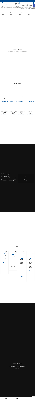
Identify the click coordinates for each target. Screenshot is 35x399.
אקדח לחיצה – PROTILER (30, 111)
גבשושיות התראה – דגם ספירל (13, 111)
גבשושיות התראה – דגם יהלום (21, 111)
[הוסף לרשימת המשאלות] (30, 96)
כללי (30, 258)
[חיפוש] (1, 3)
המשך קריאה (30, 280)
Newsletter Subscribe (17, 368)
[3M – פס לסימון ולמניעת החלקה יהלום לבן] (22, 93)
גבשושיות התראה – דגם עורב (4, 111)
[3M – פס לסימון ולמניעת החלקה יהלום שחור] (13, 93)
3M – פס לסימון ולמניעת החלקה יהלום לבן (22, 99)
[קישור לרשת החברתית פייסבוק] (19, 0)
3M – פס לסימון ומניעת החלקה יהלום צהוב (4, 99)
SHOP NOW (15, 182)
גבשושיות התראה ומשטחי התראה (4, 257)
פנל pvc (13, 256)
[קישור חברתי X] (18, 0)
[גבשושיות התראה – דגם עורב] (4, 106)
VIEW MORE (11, 182)
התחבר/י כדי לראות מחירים (30, 101)
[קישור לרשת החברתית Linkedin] (16, 0)
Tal (28, 269)
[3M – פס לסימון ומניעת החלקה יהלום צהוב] (4, 93)
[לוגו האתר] (17, 2)
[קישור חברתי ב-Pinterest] (17, 0)
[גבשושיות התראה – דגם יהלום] (22, 106)
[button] (34, 5)
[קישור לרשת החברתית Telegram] (15, 0)
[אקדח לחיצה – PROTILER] (30, 106)
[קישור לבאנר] (30, 13)
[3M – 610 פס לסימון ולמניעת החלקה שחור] (30, 93)
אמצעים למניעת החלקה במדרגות (22, 261)
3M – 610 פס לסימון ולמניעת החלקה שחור (30, 99)
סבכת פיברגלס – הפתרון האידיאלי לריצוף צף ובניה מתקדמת (30, 263)
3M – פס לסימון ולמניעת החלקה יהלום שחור (13, 99)
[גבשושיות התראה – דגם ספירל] (13, 106)
